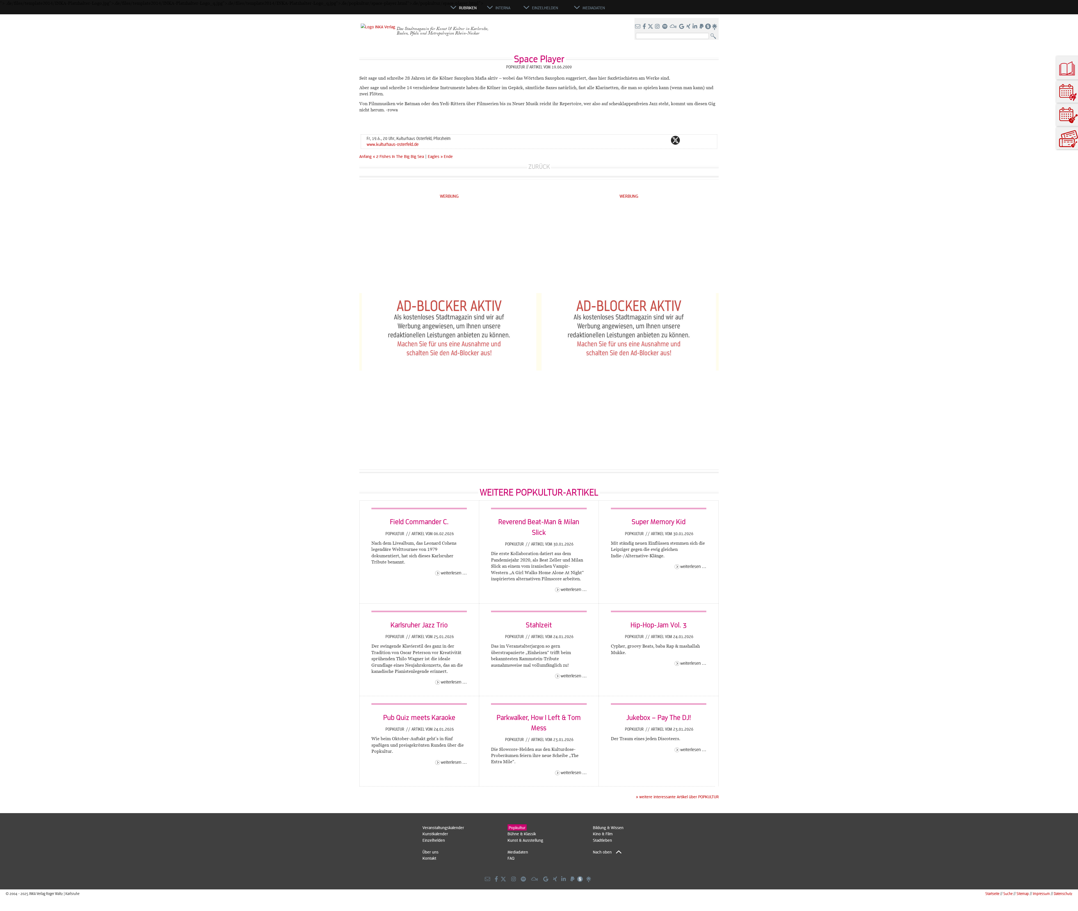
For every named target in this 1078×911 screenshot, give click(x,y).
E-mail (641, 140)
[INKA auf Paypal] (702, 26)
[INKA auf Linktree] (715, 27)
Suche (1008, 893)
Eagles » (435, 156)
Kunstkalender (435, 833)
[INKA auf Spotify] (665, 26)
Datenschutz (1063, 893)
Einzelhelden (433, 840)
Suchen (715, 36)
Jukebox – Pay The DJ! (658, 717)
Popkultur (395, 533)
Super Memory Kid (659, 521)
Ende (448, 156)
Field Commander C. (419, 521)
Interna (502, 7)
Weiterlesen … (454, 572)
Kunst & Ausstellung (525, 840)
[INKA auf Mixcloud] (674, 26)
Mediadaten (518, 851)
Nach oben (602, 851)
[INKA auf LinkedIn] (695, 26)
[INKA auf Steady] (708, 27)
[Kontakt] (638, 26)
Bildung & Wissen (608, 827)
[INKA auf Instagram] (658, 26)
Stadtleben (602, 840)
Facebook (664, 140)
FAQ (511, 858)
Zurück (539, 166)
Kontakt (429, 858)
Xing (709, 140)
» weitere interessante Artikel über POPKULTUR (677, 796)
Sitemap (1023, 893)
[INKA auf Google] (682, 26)
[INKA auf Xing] (688, 26)
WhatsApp (652, 140)
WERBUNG (449, 196)
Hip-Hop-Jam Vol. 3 (659, 624)
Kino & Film (603, 833)
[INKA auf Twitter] (650, 27)
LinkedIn (697, 140)
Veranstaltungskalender (443, 827)
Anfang (365, 156)
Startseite (992, 893)
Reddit (686, 140)
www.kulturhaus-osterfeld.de (393, 144)
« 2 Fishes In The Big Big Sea (399, 156)
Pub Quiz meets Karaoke (419, 717)
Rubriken (468, 7)
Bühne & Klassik (522, 833)
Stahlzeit (539, 624)
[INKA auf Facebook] (645, 26)
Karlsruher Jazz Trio (419, 624)
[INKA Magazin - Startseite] (425, 10)
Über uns (430, 851)
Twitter (675, 140)
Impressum (1041, 893)
